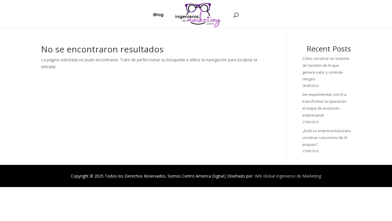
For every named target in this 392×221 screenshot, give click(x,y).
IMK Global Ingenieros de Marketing (288, 176)
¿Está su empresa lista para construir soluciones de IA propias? (326, 137)
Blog (158, 15)
